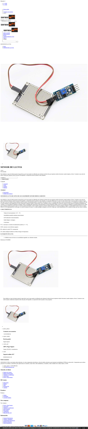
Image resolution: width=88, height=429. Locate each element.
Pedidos (5, 383)
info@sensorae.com (9, 367)
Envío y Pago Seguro (8, 377)
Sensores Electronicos (8, 418)
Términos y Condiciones (8, 374)
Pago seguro (6, 410)
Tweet (4, 185)
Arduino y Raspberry (8, 419)
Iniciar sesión (6, 9)
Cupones (5, 387)
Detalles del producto (8, 193)
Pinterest (5, 187)
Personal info (6, 386)
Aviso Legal (6, 376)
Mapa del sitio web (7, 412)
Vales (4, 385)
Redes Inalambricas (7, 423)
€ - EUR (5, 3)
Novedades (5, 396)
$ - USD (5, 4)
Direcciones (5, 382)
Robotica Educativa (7, 421)
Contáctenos (6, 411)
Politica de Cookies (7, 372)
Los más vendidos (7, 397)
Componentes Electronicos (9, 420)
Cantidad (2, 177)
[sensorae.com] (8, 18)
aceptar (83, 427)
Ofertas (4, 395)
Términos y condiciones (8, 407)
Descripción (6, 192)
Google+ (5, 186)
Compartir (5, 183)
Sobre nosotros (6, 409)
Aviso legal (5, 406)
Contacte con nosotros (8, 11)
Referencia (3, 239)
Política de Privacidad (8, 373)
